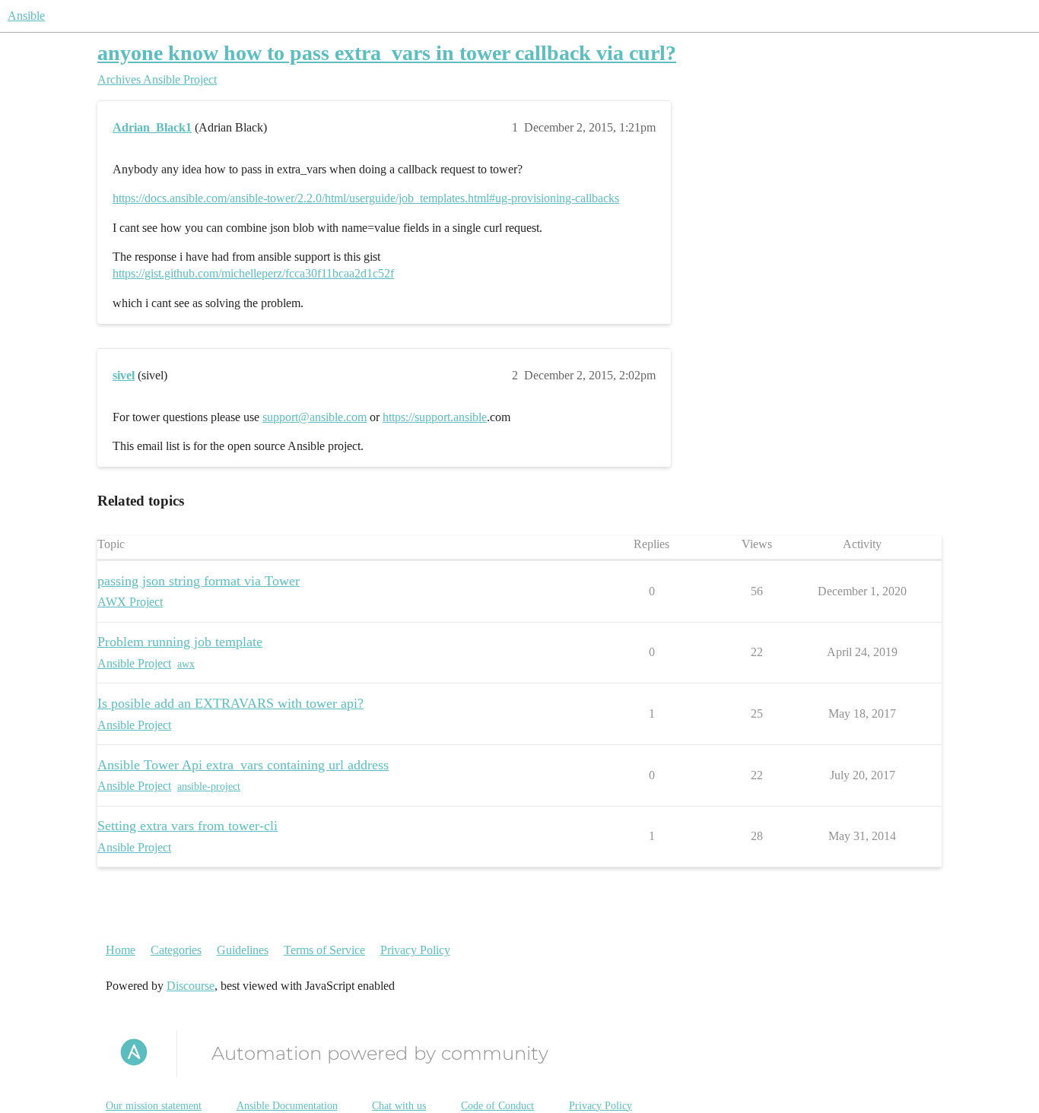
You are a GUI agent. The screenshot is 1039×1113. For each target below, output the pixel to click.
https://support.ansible (435, 417)
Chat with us (399, 1105)
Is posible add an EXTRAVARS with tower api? (230, 703)
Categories (176, 949)
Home (120, 949)
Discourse (190, 985)
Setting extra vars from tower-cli (187, 825)
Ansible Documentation (287, 1105)
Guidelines (242, 949)
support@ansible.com (314, 417)
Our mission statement (154, 1105)
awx (186, 664)
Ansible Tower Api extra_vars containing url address (243, 764)
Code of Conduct (497, 1105)
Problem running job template (179, 641)
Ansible (26, 15)
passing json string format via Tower (198, 580)
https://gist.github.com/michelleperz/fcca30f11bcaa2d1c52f (253, 273)
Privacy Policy (415, 949)
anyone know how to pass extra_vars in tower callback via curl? (386, 53)
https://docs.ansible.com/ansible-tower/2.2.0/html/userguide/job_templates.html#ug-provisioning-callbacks (366, 198)
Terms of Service (324, 949)
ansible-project (208, 786)
